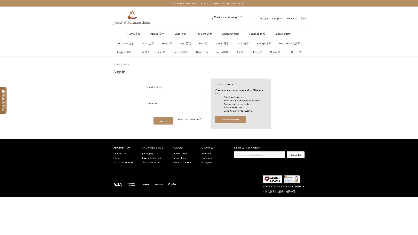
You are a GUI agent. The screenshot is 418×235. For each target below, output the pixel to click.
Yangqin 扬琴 (264, 43)
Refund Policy (180, 153)
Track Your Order (151, 162)
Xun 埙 (240, 52)
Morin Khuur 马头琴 (289, 43)
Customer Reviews (123, 162)
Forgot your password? (188, 119)
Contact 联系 (257, 34)
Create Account (230, 119)
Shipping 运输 (230, 34)
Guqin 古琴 (148, 43)
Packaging (147, 153)
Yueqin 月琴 (222, 43)
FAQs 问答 (180, 34)
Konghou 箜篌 (124, 52)
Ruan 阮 (203, 43)
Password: (152, 103)
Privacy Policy (180, 158)
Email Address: (155, 87)
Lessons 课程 (283, 34)
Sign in (266, 18)
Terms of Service (182, 162)
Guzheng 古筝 (126, 43)
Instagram (207, 162)
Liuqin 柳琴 (243, 43)
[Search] (212, 17)
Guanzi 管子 (276, 52)
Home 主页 (134, 34)
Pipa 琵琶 (185, 43)
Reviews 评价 (204, 34)
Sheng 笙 (257, 52)
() (304, 18)
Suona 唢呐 (222, 52)
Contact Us (119, 153)
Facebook (207, 158)
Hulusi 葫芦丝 (181, 52)
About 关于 (157, 34)
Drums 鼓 (296, 52)
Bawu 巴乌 (202, 52)
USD (289, 18)
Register (278, 18)
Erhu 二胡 (167, 43)
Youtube (206, 153)
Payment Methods (152, 158)
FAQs (116, 158)
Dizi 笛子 (144, 52)
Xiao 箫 (161, 52)
